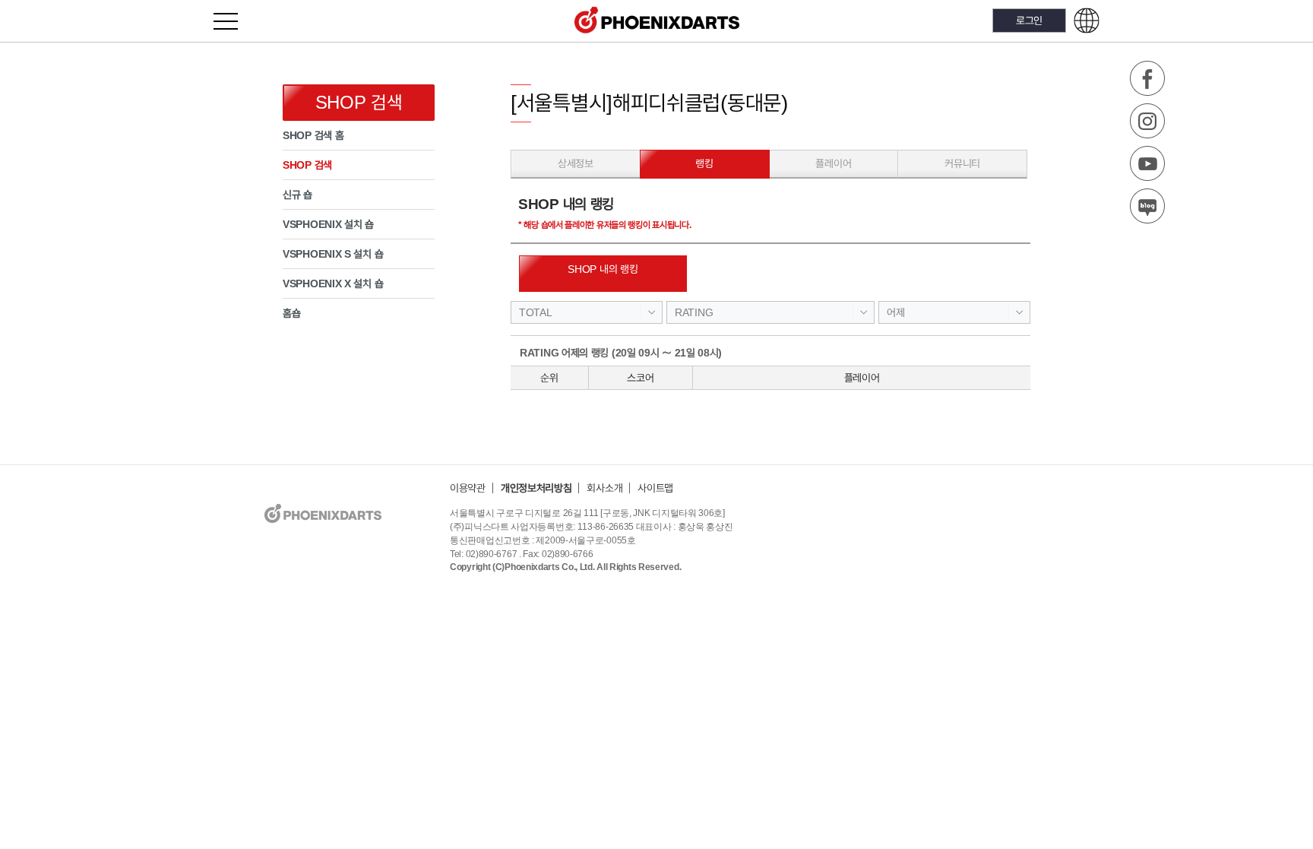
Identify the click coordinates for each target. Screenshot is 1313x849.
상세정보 (575, 163)
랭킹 (704, 163)
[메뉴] (234, 21)
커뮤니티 (962, 163)
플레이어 (833, 163)
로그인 (1029, 20)
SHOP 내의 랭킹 (603, 269)
